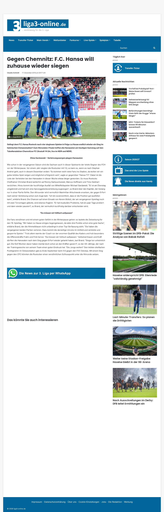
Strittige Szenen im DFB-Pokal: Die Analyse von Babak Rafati (133, 235)
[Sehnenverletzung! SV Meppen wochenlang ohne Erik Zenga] (120, 103)
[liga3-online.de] (38, 25)
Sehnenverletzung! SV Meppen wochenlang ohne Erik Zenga (141, 102)
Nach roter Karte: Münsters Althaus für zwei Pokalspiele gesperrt (142, 136)
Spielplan (104, 40)
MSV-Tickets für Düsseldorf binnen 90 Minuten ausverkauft (142, 124)
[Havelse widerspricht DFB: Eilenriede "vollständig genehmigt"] (135, 258)
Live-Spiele (89, 40)
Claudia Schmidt (13, 73)
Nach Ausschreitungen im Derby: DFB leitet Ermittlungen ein (133, 402)
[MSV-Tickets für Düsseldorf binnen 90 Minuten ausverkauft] (120, 125)
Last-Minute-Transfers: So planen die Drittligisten (134, 318)
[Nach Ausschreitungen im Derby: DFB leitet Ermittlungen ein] (135, 382)
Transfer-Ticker (25, 40)
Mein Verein (42, 40)
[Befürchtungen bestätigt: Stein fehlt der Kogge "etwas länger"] (120, 114)
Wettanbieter (59, 40)
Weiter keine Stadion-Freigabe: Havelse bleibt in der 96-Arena (132, 360)
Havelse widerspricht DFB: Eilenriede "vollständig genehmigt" (135, 277)
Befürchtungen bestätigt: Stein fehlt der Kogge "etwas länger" (142, 113)
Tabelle (117, 40)
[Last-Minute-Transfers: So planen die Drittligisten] (135, 299)
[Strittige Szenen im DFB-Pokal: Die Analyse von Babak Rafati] (135, 216)
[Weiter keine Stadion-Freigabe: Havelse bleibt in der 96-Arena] (135, 341)
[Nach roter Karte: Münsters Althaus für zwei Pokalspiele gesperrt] (120, 136)
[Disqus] (56, 458)
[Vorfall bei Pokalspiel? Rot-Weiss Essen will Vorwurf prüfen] (120, 92)
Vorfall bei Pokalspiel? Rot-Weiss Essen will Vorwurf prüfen (141, 91)
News (11, 40)
